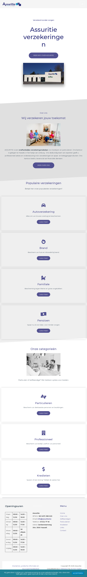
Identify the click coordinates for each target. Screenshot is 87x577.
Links (62, 527)
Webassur (64, 569)
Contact (63, 530)
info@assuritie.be (44, 519)
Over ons (63, 516)
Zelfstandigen (65, 519)
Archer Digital (76, 569)
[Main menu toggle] (82, 4)
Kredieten (64, 525)
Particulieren (65, 522)
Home (62, 513)
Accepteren (78, 573)
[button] (43, 55)
